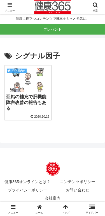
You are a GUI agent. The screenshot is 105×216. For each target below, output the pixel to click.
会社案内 (52, 198)
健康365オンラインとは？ (27, 181)
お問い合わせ (77, 190)
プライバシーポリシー (27, 190)
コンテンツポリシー (77, 181)
